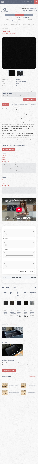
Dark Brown (11, 293)
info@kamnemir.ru (31, 11)
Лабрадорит (32, 292)
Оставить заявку (19, 15)
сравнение (26, 17)
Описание (5, 104)
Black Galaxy (25, 293)
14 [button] (26, 379)
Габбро (5, 292)
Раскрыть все (23, 271)
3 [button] (7, 379)
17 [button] (31, 379)
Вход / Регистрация (10, 15)
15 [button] (28, 379)
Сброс (31, 271)
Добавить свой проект (9, 370)
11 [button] (21, 379)
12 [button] (22, 379)
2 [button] (5, 379)
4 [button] (8, 379)
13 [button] (24, 379)
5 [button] (10, 379)
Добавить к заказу (29, 99)
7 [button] (14, 379)
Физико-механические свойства (19, 104)
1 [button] (3, 379)
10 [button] (19, 379)
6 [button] (12, 379)
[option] (11, 389)
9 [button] (17, 379)
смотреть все (30, 287)
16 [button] (29, 379)
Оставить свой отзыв (8, 149)
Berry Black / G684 (18, 293)
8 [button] (15, 379)
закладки (18, 17)
